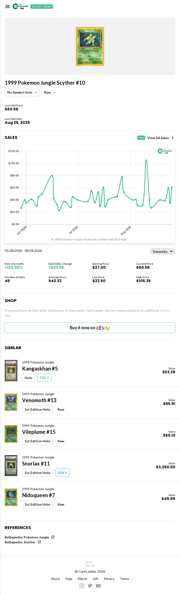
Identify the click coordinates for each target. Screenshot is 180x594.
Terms (124, 579)
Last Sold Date (13, 119)
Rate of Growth (14, 263)
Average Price (57, 277)
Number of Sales (15, 277)
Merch (82, 579)
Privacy (109, 579)
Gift (95, 579)
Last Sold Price (14, 105)
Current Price (144, 263)
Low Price (98, 277)
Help (69, 579)
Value (171, 368)
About (55, 579)
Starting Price (100, 263)
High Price (142, 277)
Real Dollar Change (60, 263)
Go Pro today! (42, 6)
